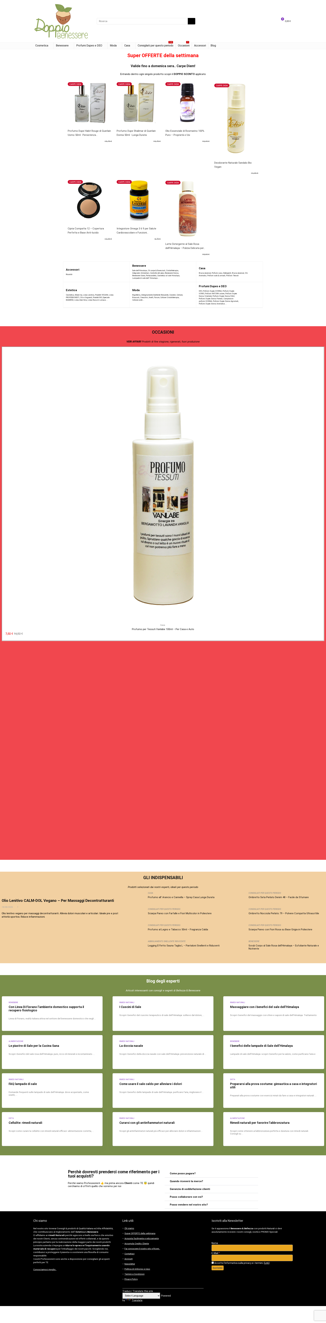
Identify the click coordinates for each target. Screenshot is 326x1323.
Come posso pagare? (183, 1173)
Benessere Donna (171, 273)
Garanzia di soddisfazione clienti (190, 1189)
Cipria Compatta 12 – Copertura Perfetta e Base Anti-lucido (86, 230)
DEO (200, 291)
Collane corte (137, 300)
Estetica (71, 290)
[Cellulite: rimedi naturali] (52, 1129)
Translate (137, 1300)
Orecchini (144, 297)
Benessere (62, 45)
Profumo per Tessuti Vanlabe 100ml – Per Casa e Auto (163, 629)
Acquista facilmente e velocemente (141, 1238)
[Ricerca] (191, 21)
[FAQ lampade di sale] (52, 1090)
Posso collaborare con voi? (186, 1196)
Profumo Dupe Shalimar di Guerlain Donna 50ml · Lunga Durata (136, 132)
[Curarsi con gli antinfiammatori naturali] (163, 1129)
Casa (127, 45)
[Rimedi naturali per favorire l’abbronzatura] (273, 1129)
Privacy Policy (131, 1279)
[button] (211, 1174)
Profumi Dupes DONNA (212, 291)
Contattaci (129, 1253)
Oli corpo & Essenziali (156, 270)
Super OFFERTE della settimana (139, 1233)
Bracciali (135, 297)
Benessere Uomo (138, 276)
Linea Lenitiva (88, 295)
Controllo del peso (157, 273)
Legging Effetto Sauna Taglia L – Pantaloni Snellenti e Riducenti (184, 945)
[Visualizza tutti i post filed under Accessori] (120, 272)
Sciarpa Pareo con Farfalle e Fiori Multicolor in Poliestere (180, 913)
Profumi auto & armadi (216, 276)
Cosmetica (41, 45)
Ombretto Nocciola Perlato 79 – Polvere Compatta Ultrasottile (284, 913)
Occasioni (183, 45)
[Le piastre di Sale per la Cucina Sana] (52, 1052)
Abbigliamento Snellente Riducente (154, 295)
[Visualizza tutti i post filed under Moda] (189, 294)
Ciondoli (172, 295)
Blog (213, 45)
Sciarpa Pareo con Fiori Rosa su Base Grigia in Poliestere (280, 929)
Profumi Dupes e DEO (89, 45)
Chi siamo (129, 1228)
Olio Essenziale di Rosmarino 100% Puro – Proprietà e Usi (184, 132)
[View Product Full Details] (163, 351)
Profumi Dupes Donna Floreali (211, 299)
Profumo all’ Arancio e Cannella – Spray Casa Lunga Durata (181, 897)
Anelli (151, 297)
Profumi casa (217, 273)
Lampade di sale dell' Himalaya (145, 278)
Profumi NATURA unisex (214, 293)
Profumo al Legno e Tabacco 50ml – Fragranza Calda (178, 929)
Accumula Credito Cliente (136, 1243)
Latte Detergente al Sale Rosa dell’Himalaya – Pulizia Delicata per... (185, 246)
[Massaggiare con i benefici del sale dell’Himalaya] (273, 1013)
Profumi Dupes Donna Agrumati (225, 301)
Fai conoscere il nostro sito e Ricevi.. (142, 1248)
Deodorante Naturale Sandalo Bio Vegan (233, 164)
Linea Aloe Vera (80, 300)
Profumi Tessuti (232, 276)
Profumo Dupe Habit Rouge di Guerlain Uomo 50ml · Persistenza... (89, 132)
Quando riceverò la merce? (186, 1181)
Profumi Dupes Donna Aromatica (212, 304)
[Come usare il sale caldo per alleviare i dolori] (163, 1090)
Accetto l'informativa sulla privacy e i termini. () (242, 1263)
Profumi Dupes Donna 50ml (223, 296)
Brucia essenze (205, 273)
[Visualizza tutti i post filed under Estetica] (121, 295)
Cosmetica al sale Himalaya (168, 276)
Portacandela (151, 276)
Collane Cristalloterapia (169, 297)
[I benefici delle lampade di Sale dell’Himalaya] (273, 1052)
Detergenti (227, 273)
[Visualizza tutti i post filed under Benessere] (187, 272)
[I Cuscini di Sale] (163, 1013)
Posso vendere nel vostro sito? (189, 1204)
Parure (156, 297)
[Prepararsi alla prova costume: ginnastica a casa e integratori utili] (273, 1090)
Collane (180, 295)
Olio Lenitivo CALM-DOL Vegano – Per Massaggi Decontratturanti (58, 900)
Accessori (200, 45)
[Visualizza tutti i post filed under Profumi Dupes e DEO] (249, 295)
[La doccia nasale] (163, 1052)
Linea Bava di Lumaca (97, 300)
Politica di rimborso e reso (137, 1269)
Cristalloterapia (172, 270)
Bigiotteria (136, 295)
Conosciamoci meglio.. (45, 1269)
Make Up (78, 295)
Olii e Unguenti (86, 297)
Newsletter (129, 1264)
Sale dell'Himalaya (139, 270)
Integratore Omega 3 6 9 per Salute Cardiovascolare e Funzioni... (136, 230)
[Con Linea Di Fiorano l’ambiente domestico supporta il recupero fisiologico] (52, 1013)
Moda (113, 45)
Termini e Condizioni (134, 1274)
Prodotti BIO (97, 297)
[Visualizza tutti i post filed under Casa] (256, 271)
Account (128, 1259)
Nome (215, 1243)
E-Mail (216, 1253)
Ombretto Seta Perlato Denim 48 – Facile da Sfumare (279, 897)
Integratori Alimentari (140, 273)
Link (267, 1263)
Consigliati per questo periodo (155, 45)
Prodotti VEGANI (101, 295)
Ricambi (69, 274)
